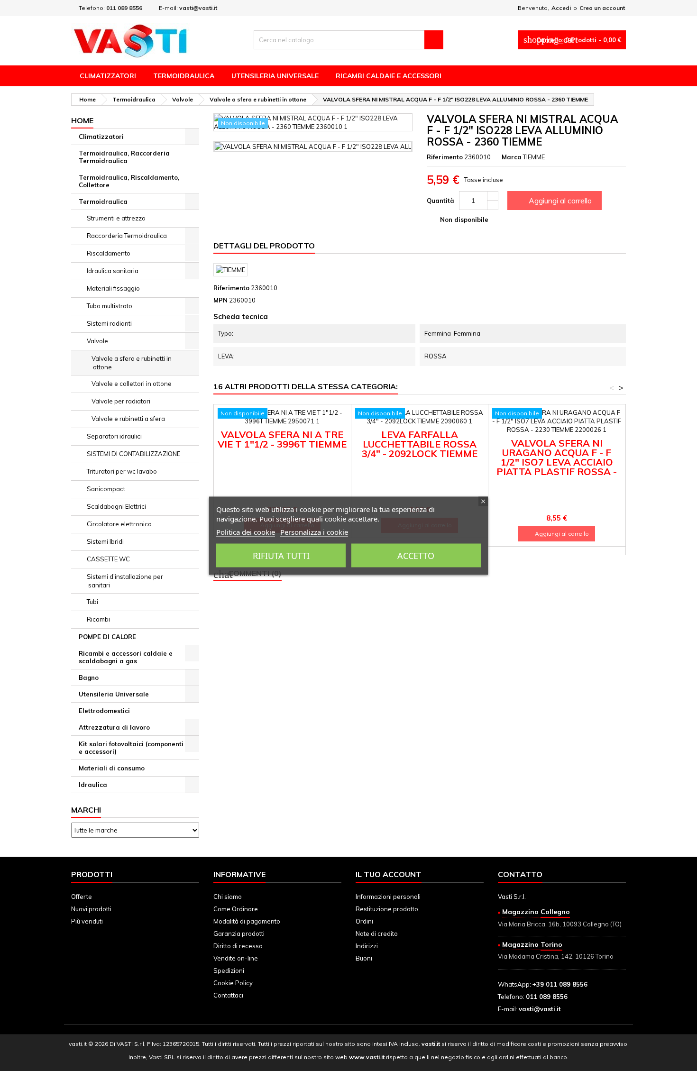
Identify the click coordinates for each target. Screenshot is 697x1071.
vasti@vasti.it (198, 7)
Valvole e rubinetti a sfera (128, 418)
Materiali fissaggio (113, 288)
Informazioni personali (388, 896)
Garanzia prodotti (239, 933)
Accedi (561, 7)
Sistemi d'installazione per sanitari (125, 581)
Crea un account (602, 7)
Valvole (97, 341)
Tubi (92, 601)
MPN (220, 300)
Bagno (89, 677)
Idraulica (93, 784)
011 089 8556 (124, 7)
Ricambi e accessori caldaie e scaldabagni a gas (126, 657)
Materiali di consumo (112, 768)
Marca (512, 157)
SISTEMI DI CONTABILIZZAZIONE (133, 454)
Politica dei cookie (245, 531)
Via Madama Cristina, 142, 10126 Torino (556, 956)
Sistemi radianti (109, 323)
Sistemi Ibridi (105, 541)
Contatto (520, 874)
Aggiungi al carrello (553, 200)
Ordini (364, 921)
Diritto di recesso (238, 946)
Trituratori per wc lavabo (122, 471)
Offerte (81, 896)
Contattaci (228, 995)
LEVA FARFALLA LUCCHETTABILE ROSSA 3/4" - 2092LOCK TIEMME (419, 444)
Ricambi (98, 619)
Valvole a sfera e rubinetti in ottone (132, 363)
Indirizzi (367, 946)
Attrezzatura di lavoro (114, 727)
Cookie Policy (233, 983)
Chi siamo (227, 896)
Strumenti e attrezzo (116, 218)
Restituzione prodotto (387, 909)
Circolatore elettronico (119, 524)
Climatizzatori (108, 76)
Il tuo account (389, 874)
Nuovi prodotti (91, 909)
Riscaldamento (108, 253)
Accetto (415, 555)
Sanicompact (106, 489)
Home (82, 120)
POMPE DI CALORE (107, 637)
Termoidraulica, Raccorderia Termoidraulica (124, 157)
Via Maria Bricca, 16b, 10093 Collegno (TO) (560, 924)
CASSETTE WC (108, 559)
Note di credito (377, 933)
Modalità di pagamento (246, 921)
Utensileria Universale (275, 76)
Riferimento (445, 157)
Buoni (364, 958)
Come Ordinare (235, 909)
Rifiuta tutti (281, 555)
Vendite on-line (235, 958)
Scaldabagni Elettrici (116, 506)
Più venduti (87, 921)
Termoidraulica (183, 76)
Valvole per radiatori (121, 401)
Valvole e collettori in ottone (132, 383)
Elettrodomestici (104, 710)
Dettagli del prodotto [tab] (264, 245)
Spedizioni (228, 970)
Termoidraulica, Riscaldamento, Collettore (129, 181)
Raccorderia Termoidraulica (127, 235)
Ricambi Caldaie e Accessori (388, 76)
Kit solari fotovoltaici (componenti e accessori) (131, 747)
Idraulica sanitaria (112, 271)
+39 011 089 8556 (559, 984)
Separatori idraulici (114, 436)
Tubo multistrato (109, 306)
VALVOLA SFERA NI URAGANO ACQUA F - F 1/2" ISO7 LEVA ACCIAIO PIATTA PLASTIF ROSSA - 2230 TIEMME (556, 462)
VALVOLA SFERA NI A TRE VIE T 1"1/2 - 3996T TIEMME (282, 439)
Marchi (86, 810)
